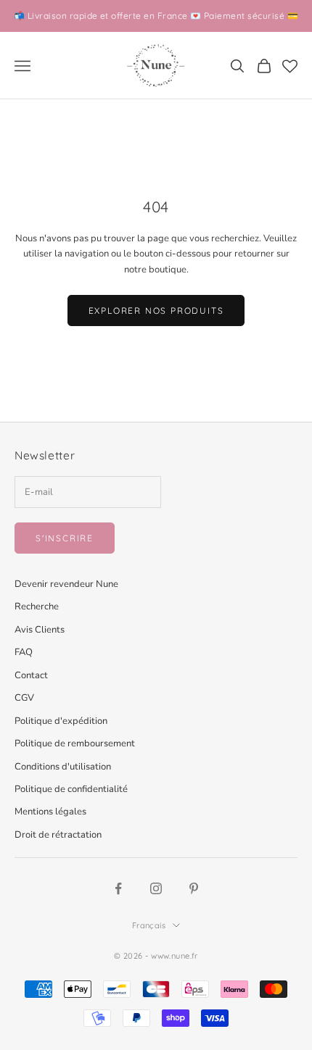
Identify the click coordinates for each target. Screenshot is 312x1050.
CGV (24, 697)
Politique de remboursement (75, 743)
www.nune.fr (174, 956)
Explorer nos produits (156, 310)
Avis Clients (40, 629)
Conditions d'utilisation (63, 766)
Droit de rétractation (58, 834)
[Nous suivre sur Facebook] (118, 888)
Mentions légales (50, 811)
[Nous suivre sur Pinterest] (193, 888)
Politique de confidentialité (71, 789)
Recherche (37, 606)
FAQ (24, 652)
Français (149, 925)
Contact (31, 675)
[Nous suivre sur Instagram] (156, 888)
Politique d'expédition (61, 721)
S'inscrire (65, 538)
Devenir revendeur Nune (66, 584)
